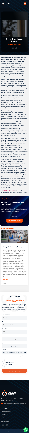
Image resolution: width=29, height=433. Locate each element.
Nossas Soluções (6, 411)
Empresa (4, 335)
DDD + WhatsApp (6, 328)
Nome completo (6, 314)
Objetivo (4, 349)
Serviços (10, 44)
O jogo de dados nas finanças (13, 247)
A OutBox (4, 408)
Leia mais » (5, 279)
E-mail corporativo (6, 321)
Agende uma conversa (7, 190)
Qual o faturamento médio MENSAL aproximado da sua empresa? (14, 356)
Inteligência (4, 414)
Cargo (3, 343)
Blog (2, 417)
